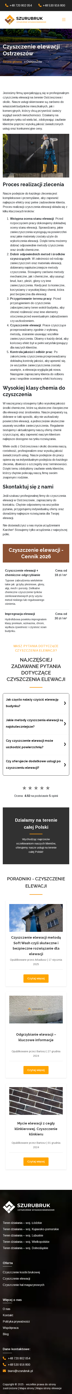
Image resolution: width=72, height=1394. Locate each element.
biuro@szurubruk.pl (20, 1371)
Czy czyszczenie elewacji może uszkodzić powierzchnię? (29, 744)
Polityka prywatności (16, 1321)
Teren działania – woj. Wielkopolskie (26, 1241)
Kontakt (8, 1315)
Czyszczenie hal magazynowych (23, 1284)
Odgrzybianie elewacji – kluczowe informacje (36, 1037)
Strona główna (12, 61)
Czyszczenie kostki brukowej (21, 1272)
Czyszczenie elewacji (16, 1278)
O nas (6, 1309)
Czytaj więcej (36, 978)
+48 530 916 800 (54, 5)
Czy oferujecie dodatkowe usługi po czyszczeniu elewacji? (33, 764)
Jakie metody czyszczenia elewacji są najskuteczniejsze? (34, 723)
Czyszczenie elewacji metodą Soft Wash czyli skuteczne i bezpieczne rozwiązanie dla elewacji (36, 946)
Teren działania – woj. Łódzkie (22, 1222)
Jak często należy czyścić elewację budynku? (32, 703)
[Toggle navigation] (63, 20)
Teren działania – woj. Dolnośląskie (25, 1248)
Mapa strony (27, 1388)
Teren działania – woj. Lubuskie (23, 1235)
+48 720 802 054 (21, 5)
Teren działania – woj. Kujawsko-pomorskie (31, 1229)
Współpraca (10, 1327)
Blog (6, 1334)
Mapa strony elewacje (49, 1388)
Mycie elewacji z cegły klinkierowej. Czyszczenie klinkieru (36, 1128)
